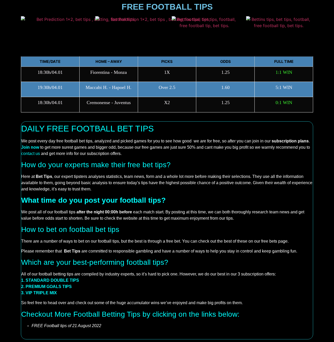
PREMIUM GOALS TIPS (49, 286)
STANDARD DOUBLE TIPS (52, 280)
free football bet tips (74, 141)
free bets (269, 241)
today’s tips (137, 183)
